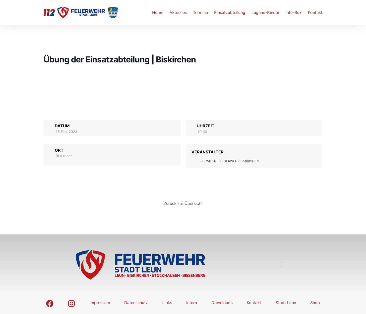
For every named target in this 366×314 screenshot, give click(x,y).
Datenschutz (136, 302)
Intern (191, 302)
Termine (200, 12)
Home (157, 12)
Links (167, 302)
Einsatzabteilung (229, 12)
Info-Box (294, 12)
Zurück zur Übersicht (183, 203)
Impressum (100, 302)
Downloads (222, 302)
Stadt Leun (286, 302)
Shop (315, 302)
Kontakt (315, 12)
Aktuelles (178, 12)
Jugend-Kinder (265, 12)
